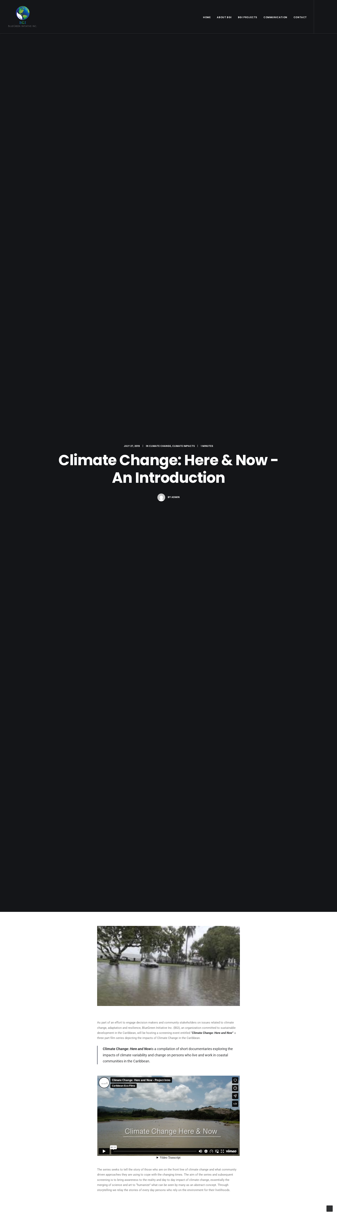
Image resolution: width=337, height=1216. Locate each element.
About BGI (224, 17)
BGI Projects (247, 17)
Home (207, 17)
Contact (300, 17)
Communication (275, 17)
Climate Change (160, 446)
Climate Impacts (183, 446)
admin (175, 497)
